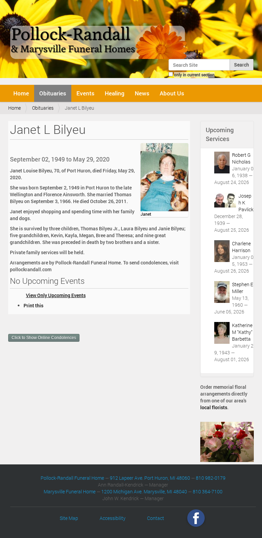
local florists (213, 407)
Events (85, 93)
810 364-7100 (207, 491)
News (142, 93)
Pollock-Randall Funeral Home (72, 478)
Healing (115, 93)
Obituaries (52, 93)
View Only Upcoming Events (56, 295)
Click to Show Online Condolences (44, 337)
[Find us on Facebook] (196, 518)
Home (21, 93)
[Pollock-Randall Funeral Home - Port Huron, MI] (99, 32)
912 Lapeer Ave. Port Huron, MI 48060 (150, 478)
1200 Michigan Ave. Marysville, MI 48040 (144, 491)
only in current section (194, 74)
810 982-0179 (210, 478)
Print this (33, 305)
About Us (172, 93)
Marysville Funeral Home (70, 491)
